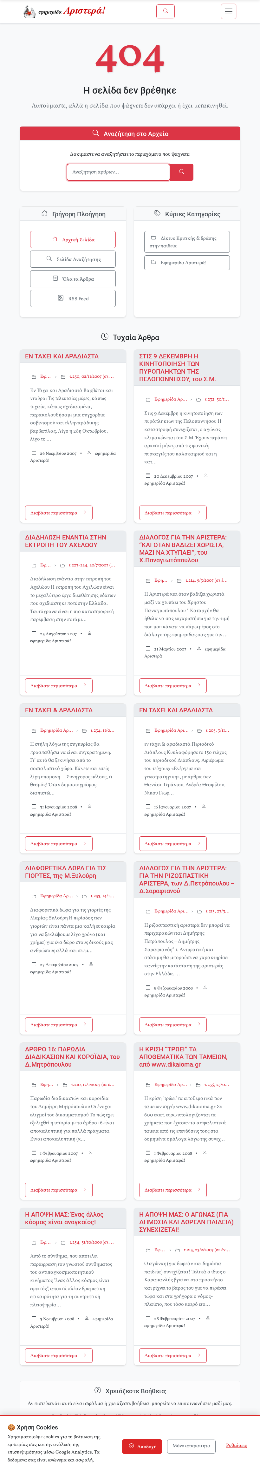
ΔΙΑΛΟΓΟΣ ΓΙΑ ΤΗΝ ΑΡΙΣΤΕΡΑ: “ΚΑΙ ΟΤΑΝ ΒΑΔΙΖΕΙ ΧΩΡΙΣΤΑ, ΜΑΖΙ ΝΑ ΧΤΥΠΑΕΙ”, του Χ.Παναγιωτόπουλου (183, 548)
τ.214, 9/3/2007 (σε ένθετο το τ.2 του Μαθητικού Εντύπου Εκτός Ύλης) (207, 581)
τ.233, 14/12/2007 (103, 896)
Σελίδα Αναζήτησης (78, 259)
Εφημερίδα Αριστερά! (183, 263)
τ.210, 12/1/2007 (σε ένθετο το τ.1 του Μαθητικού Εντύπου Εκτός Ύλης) (93, 1085)
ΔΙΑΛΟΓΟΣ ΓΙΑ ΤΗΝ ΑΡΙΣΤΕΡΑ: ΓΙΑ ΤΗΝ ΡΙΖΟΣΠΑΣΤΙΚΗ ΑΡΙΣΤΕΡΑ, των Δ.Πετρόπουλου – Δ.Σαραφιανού (186, 879)
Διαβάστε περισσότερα (54, 513)
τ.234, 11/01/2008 (103, 731)
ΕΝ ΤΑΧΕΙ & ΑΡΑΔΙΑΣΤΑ (59, 710)
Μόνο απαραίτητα (191, 1446)
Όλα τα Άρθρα (78, 279)
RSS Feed (78, 299)
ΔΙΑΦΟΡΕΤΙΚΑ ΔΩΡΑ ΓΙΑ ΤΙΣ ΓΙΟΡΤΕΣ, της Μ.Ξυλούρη (65, 871)
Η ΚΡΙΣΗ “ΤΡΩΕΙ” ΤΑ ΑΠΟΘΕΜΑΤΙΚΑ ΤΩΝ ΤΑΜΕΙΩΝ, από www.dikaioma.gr (183, 1056)
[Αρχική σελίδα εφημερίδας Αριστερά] (65, 11)
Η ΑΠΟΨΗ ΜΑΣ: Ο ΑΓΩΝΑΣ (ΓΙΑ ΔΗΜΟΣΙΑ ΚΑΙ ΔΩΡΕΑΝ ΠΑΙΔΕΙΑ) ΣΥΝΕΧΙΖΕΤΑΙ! (186, 1222)
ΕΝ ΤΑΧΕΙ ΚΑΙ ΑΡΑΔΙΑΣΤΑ (62, 356)
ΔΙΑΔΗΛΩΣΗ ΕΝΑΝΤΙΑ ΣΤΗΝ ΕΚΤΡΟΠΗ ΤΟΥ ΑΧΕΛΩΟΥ (65, 541)
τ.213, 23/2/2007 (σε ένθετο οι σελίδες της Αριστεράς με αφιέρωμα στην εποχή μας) (207, 1250)
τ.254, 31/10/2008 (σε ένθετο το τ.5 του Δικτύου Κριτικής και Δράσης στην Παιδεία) (92, 1242)
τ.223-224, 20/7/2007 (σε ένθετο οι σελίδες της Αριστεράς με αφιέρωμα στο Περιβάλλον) (92, 565)
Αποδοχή (146, 1447)
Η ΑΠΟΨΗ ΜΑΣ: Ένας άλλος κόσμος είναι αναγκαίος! (64, 1218)
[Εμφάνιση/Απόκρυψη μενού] (229, 11)
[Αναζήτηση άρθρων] (165, 11)
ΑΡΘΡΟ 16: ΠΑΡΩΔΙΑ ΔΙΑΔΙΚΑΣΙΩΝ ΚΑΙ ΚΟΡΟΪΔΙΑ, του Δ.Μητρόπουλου (72, 1056)
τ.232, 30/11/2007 (217, 399)
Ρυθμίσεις (236, 1445)
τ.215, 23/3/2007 (218, 911)
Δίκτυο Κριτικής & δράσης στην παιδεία (183, 243)
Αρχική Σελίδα (78, 240)
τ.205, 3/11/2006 (218, 731)
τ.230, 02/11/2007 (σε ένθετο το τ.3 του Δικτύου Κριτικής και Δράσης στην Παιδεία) (92, 377)
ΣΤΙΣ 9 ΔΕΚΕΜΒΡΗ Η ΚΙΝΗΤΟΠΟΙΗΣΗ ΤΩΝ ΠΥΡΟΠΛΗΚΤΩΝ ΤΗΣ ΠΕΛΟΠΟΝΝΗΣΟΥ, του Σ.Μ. (177, 367)
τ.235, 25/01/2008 (217, 1085)
